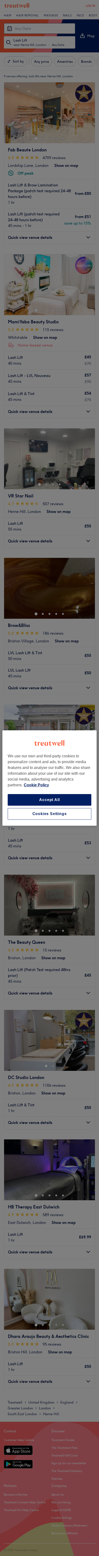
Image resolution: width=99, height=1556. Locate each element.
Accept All (49, 800)
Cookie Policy (36, 785)
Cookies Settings (49, 814)
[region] (49, 778)
